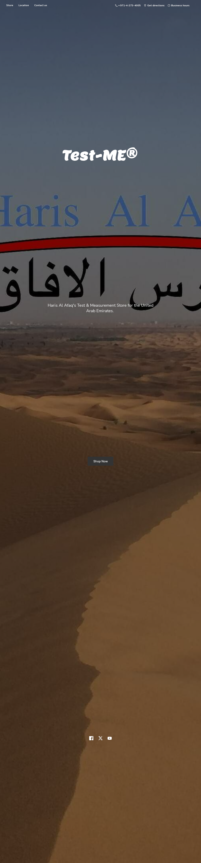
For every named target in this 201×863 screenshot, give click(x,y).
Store (9, 5)
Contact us (40, 5)
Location (24, 5)
